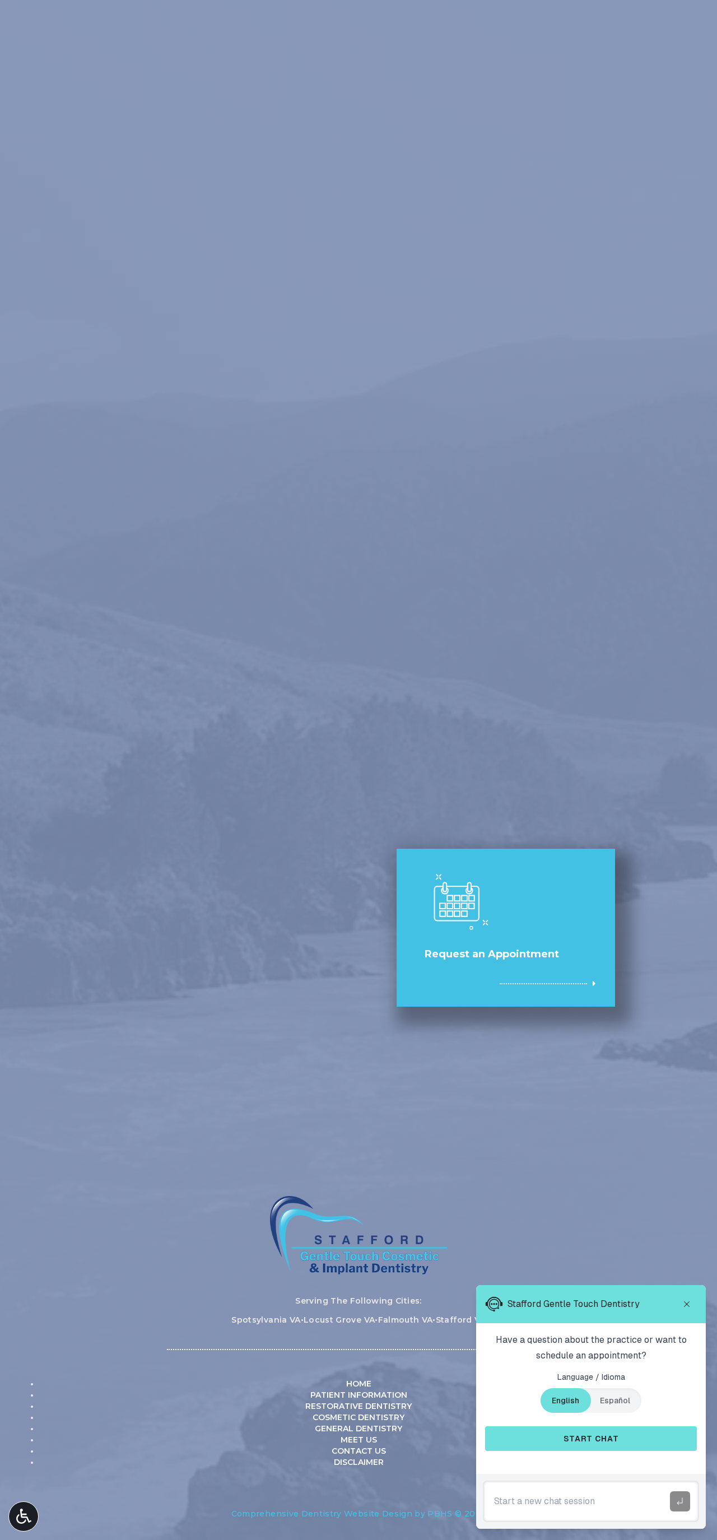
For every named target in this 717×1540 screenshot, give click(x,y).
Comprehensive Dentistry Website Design (321, 1514)
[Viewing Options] (23, 1516)
